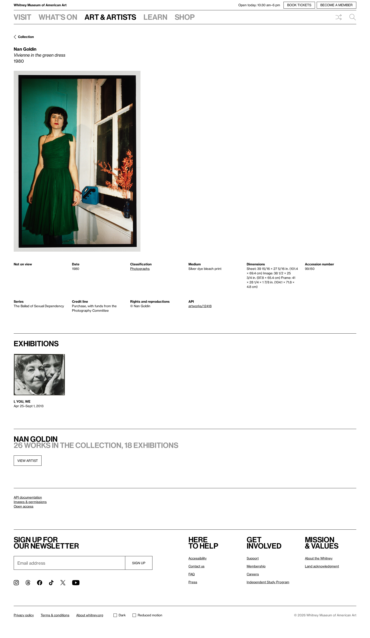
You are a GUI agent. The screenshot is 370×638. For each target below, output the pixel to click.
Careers (253, 574)
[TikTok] (51, 583)
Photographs (140, 269)
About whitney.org (89, 615)
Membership (256, 566)
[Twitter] (63, 583)
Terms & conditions (55, 615)
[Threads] (28, 583)
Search (351, 17)
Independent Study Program (268, 582)
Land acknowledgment (322, 566)
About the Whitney (319, 558)
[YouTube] (76, 583)
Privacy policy (24, 615)
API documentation (28, 497)
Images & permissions (30, 502)
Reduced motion (150, 615)
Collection (26, 37)
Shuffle (338, 17)
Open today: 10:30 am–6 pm (259, 5)
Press (192, 582)
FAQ (191, 574)
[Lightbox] (77, 161)
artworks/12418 (200, 306)
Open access (23, 506)
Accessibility (197, 558)
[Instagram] (16, 583)
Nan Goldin (25, 48)
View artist (27, 461)
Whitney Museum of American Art (40, 5)
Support (253, 558)
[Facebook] (40, 583)
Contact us (196, 566)
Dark (122, 615)
